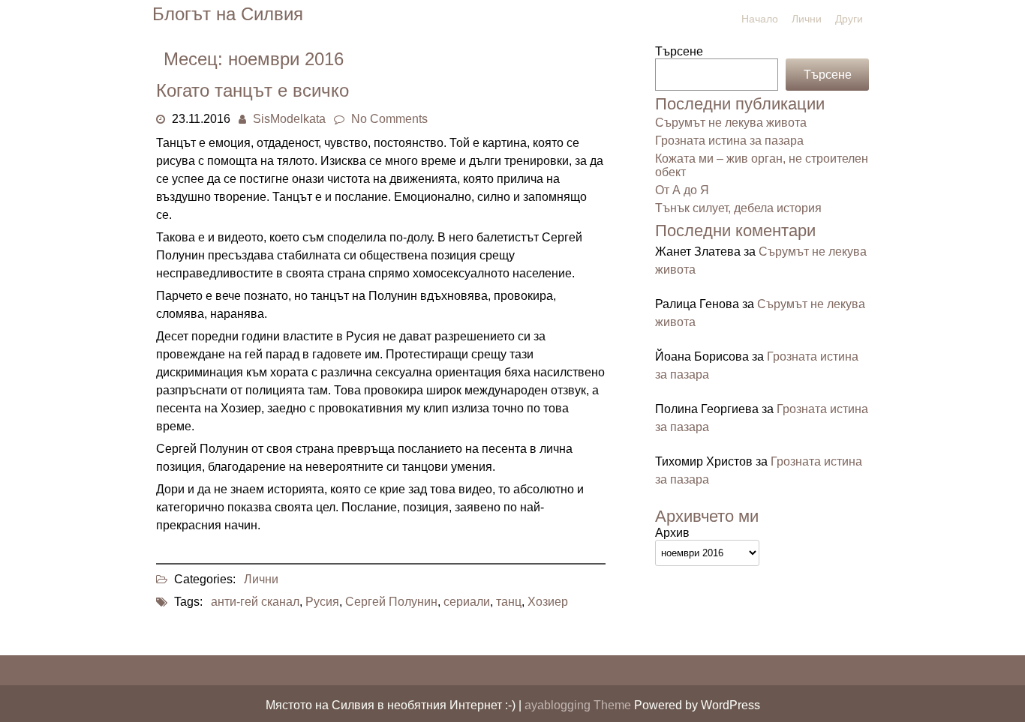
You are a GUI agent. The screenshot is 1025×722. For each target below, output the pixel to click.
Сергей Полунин (391, 601)
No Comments (389, 118)
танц (509, 601)
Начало (759, 19)
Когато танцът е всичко (252, 90)
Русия (322, 601)
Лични (807, 19)
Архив (672, 532)
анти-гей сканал (255, 601)
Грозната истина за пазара (729, 140)
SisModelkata (289, 118)
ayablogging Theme (579, 705)
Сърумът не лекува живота (731, 122)
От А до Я (682, 190)
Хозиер (548, 601)
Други (849, 19)
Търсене (679, 51)
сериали (466, 601)
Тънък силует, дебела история (738, 208)
